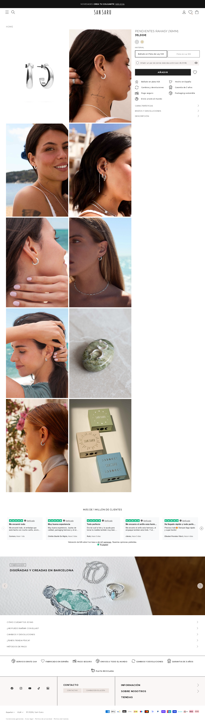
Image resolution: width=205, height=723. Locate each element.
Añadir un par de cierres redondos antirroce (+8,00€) (163, 63)
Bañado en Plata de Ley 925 (151, 54)
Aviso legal (29, 719)
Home (9, 26)
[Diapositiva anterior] (5, 586)
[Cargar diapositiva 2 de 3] (104, 613)
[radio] (137, 42)
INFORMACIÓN (130, 685)
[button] (13, 12)
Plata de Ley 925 (184, 54)
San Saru (39, 712)
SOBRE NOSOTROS (133, 691)
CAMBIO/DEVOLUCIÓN (95, 690)
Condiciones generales (15, 719)
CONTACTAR (72, 690)
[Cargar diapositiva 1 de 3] (102, 613)
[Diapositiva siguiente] (200, 586)
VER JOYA (119, 4)
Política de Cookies (61, 719)
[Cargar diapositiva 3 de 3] (106, 613)
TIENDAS (127, 697)
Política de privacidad (43, 719)
